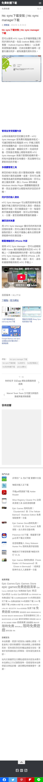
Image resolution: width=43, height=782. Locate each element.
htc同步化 (21, 363)
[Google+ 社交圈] (21, 770)
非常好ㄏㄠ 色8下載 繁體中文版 (26, 478)
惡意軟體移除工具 (31, 616)
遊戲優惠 (9, 622)
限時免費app (18, 626)
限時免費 (8, 626)
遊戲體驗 (29, 622)
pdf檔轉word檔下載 (16, 605)
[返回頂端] (21, 762)
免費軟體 (5, 9)
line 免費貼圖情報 (14, 601)
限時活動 (9, 631)
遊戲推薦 (21, 622)
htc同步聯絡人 (32, 363)
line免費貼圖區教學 (20, 598)
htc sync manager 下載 (18, 359)
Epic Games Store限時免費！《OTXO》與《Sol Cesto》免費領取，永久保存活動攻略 (26, 526)
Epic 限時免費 (33, 594)
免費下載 (31, 608)
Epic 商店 (32, 590)
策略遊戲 (32, 619)
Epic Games (8, 583)
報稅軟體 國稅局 (18, 615)
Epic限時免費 (23, 594)
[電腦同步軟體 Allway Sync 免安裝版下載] (31, 311)
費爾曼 (6, 25)
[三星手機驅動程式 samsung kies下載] (11, 311)
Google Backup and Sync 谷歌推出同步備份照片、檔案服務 (11, 341)
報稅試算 (10, 615)
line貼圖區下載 (27, 601)
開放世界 (36, 622)
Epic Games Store (25, 583)
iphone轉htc (21, 367)
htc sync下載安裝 (9, 363)
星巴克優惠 (15, 619)
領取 (14, 630)
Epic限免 (14, 594)
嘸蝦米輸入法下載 (20, 485)
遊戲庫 (14, 622)
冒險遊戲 (23, 612)
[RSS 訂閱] (25, 770)
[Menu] (40, 3)
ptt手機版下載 (28, 604)
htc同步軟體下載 (9, 367)
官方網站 (14, 300)
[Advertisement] (21, 107)
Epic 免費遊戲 (20, 591)
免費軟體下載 (9, 2)
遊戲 (37, 619)
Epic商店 (6, 594)
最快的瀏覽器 (24, 619)
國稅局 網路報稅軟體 (33, 612)
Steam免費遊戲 (22, 608)
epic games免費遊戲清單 (19, 587)
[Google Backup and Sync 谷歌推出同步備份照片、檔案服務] (11, 331)
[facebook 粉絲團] (17, 770)
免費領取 (15, 612)
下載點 (5, 300)
